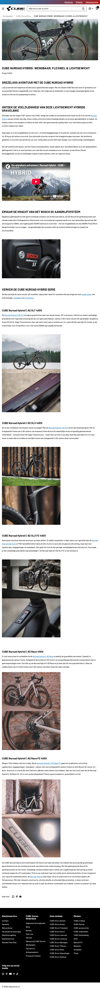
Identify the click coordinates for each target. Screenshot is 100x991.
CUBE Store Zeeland (58, 957)
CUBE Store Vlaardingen (60, 953)
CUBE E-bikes (79, 921)
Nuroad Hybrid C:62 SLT (14, 315)
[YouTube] (10, 974)
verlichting (29, 298)
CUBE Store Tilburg (58, 946)
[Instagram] (3, 974)
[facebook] (14, 974)
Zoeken (83, 8)
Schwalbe (78, 950)
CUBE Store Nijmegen (58, 942)
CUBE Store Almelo (58, 921)
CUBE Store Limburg (58, 939)
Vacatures (69, 2)
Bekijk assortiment (3, 9)
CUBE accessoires (81, 928)
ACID (76, 939)
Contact (5, 921)
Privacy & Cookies (33, 956)
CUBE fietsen (79, 924)
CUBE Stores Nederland (32, 917)
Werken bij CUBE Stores (35, 941)
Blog (28, 927)
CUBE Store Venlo (57, 950)
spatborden (86, 294)
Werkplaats (30, 945)
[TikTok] (17, 974)
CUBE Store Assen (57, 924)
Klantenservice (92, 2)
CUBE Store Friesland (59, 928)
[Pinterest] (6, 974)
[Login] (91, 8)
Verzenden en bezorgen (11, 932)
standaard (18, 298)
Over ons (29, 934)
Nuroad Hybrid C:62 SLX (58, 428)
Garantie (5, 924)
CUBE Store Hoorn (57, 932)
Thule (76, 953)
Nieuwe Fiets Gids (9, 942)
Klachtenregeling (9, 935)
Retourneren (7, 928)
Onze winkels (56, 916)
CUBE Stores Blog (23, 16)
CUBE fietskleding (81, 935)
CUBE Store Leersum (58, 935)
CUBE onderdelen (81, 932)
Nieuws (29, 930)
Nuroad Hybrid (36, 876)
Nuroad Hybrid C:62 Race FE (49, 763)
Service (29, 938)
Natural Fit (78, 942)
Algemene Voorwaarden (35, 923)
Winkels (79, 2)
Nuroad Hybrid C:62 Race (43, 656)
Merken (77, 916)
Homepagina (7, 16)
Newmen (77, 946)
